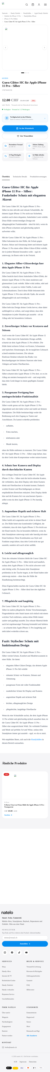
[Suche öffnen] (26, 4)
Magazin (5, 1017)
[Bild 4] (28, 72)
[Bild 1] (22, 72)
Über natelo (6, 1013)
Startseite (5, 13)
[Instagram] (5, 952)
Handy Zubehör (15, 13)
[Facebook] (12, 952)
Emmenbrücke (32, 1013)
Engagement (6, 1026)
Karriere (5, 1031)
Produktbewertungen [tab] (38, 177)
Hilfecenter (30, 990)
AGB (15, 1062)
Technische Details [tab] (20, 177)
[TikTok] (19, 952)
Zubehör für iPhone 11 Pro (12, 16)
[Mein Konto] (39, 4)
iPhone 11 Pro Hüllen (11, 19)
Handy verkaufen (8, 990)
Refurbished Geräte (8, 980)
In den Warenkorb (26, 128)
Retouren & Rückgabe (34, 971)
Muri (28, 1026)
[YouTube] (26, 952)
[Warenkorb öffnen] (33, 4)
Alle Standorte (32, 1036)
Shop (4, 967)
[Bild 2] (25, 72)
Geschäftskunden (8, 999)
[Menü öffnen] (45, 4)
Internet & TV (7, 976)
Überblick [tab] (6, 177)
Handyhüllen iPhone (30, 16)
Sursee (29, 1022)
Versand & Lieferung (34, 967)
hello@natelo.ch (11, 1047)
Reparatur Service (8, 994)
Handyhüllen (27, 13)
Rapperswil (30, 1017)
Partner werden (7, 1036)
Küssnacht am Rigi (33, 1031)
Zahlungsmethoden (33, 976)
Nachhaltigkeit (7, 1022)
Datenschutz (32, 1062)
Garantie (29, 980)
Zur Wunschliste (26, 136)
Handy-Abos (6, 971)
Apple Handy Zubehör (41, 13)
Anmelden (24, 944)
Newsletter (8, 930)
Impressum (23, 1062)
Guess (5, 78)
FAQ (28, 985)
